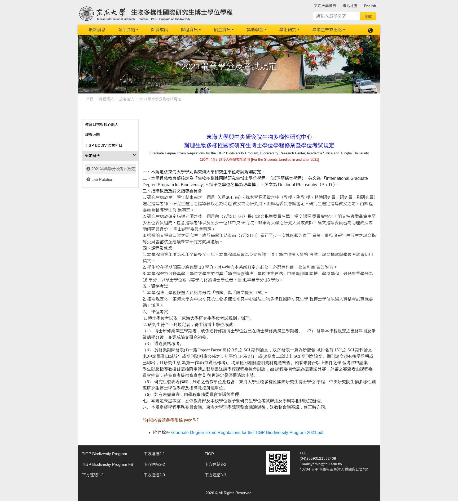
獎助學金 (254, 30)
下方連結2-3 (154, 475)
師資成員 (159, 30)
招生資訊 (222, 30)
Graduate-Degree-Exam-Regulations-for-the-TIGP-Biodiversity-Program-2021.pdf (247, 432)
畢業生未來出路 (327, 30)
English (370, 6)
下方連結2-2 (154, 464)
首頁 (90, 99)
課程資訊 (189, 30)
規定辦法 (126, 99)
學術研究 (287, 30)
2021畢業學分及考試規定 (113, 169)
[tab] (110, 124)
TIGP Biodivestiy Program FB (107, 464)
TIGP (209, 453)
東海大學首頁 (325, 6)
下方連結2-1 (154, 453)
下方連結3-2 (215, 464)
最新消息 (97, 30)
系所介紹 (126, 30)
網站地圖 (350, 6)
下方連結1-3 (92, 475)
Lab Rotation (102, 179)
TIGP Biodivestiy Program (104, 453)
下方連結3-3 (215, 475)
